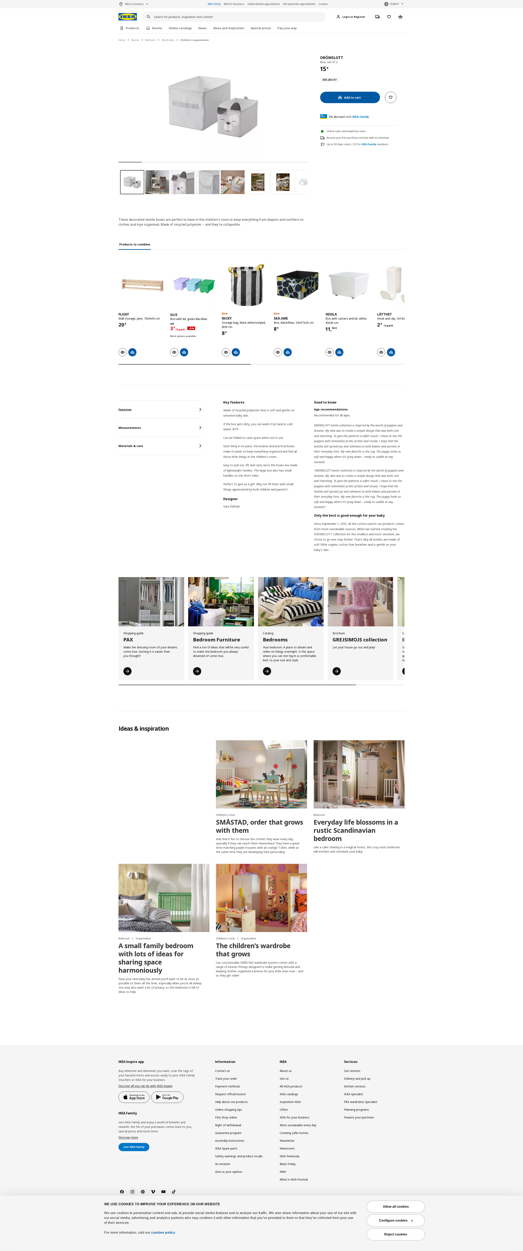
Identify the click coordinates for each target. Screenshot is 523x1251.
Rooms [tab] (157, 28)
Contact (322, 4)
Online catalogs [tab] (180, 28)
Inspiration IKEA (290, 1102)
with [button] (349, 117)
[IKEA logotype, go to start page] (127, 17)
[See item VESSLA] (349, 285)
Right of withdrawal (228, 1125)
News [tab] (202, 28)
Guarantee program (228, 1133)
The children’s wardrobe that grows (253, 949)
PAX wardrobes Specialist (360, 1102)
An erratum (222, 1164)
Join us (284, 1078)
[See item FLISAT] (142, 285)
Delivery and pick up (357, 1078)
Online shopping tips (228, 1110)
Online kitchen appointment (264, 4)
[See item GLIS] (194, 285)
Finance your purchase (359, 1117)
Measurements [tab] (129, 428)
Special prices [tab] (261, 28)
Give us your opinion (228, 1172)
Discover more (128, 1137)
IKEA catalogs (289, 1094)
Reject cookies (395, 1234)
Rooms (135, 39)
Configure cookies (393, 1220)
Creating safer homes (294, 1133)
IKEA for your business (295, 1117)
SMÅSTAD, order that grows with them (259, 826)
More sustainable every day (298, 1125)
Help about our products (231, 1102)
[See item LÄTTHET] (401, 285)
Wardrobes (168, 39)
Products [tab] (132, 28)
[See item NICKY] (245, 285)
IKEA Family (214, 4)
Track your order (226, 1078)
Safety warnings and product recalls (239, 1156)
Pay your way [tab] (287, 28)
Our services (352, 1071)
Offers (284, 1110)
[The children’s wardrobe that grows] (261, 898)
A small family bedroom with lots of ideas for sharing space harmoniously (155, 957)
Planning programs (356, 1110)
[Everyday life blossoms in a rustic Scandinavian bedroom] (359, 774)
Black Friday (288, 1164)
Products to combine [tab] (134, 244)
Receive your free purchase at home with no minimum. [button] (358, 137)
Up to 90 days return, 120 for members (357, 144)
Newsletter (287, 1141)
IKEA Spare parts (226, 1148)
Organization (143, 938)
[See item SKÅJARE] (297, 285)
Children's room (225, 815)
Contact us (222, 1071)
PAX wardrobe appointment (299, 4)
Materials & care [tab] (130, 446)
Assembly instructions (229, 1141)
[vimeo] (153, 1191)
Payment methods (227, 1086)
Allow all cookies (396, 1206)
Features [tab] (125, 409)
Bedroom (150, 39)
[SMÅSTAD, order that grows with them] (261, 774)
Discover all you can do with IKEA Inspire (145, 1086)
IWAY (283, 1172)
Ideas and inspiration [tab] (228, 28)
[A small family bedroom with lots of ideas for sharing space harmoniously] (163, 898)
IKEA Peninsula (289, 1156)
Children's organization (194, 39)
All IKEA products (291, 1086)
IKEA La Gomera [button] (134, 4)
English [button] (394, 4)
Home (121, 39)
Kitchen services (354, 1086)
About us (286, 1071)
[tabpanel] (314, 481)
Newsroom (287, 1148)
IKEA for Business (234, 4)
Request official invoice (230, 1094)
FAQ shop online (226, 1117)
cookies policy (163, 1232)
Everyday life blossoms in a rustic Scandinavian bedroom (356, 830)
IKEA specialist (353, 1094)
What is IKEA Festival (294, 1179)
